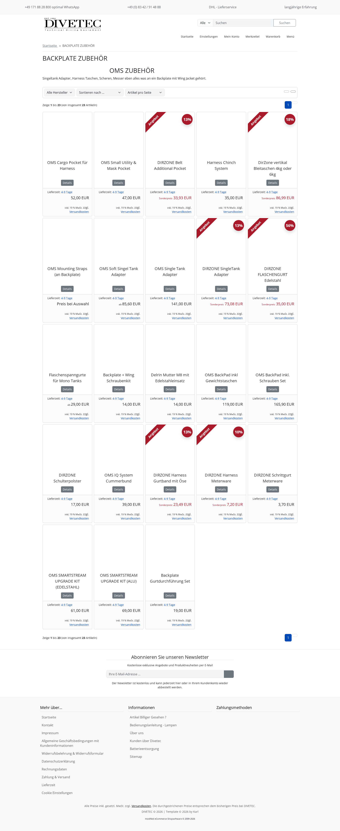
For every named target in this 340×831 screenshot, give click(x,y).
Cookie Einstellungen (56, 793)
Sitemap (135, 756)
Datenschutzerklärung (57, 761)
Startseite (48, 717)
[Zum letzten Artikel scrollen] (295, 102)
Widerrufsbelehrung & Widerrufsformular (72, 753)
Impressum (49, 733)
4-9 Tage (66, 192)
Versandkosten (79, 212)
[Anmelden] (229, 674)
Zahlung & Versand (55, 777)
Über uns (136, 733)
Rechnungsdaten (53, 769)
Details (67, 183)
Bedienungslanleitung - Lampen (152, 725)
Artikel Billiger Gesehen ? (147, 717)
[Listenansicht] (293, 92)
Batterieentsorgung (143, 749)
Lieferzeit (47, 785)
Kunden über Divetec (144, 741)
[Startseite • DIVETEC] (72, 29)
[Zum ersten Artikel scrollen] (295, 635)
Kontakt (46, 725)
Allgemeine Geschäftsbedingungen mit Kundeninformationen (69, 743)
